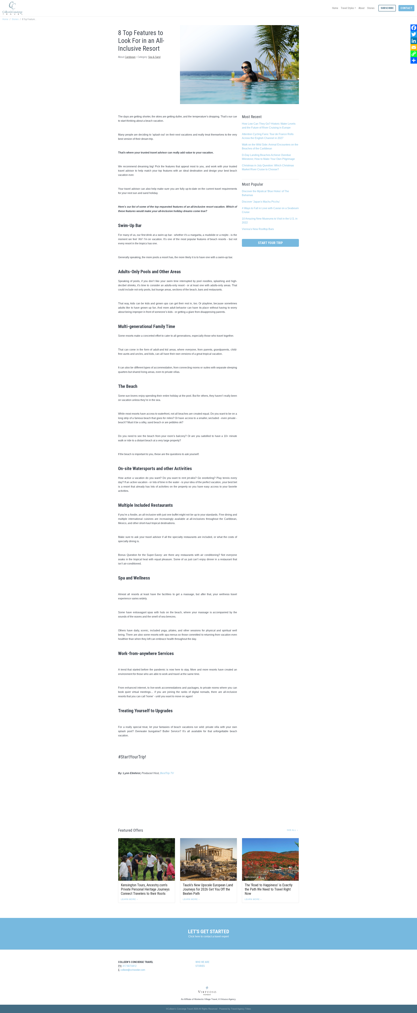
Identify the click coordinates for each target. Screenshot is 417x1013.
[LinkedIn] (413, 41)
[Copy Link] (413, 54)
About (362, 8)
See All (291, 830)
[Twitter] (413, 34)
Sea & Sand (154, 57)
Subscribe (387, 8)
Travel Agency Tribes (241, 1009)
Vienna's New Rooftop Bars (258, 229)
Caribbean (130, 57)
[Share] (413, 60)
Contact (406, 8)
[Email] (413, 47)
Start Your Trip (270, 243)
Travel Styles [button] (347, 8)
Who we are (202, 962)
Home (335, 8)
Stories (370, 8)
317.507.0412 (129, 965)
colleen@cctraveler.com (133, 969)
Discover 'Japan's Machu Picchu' (261, 201)
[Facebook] (413, 27)
